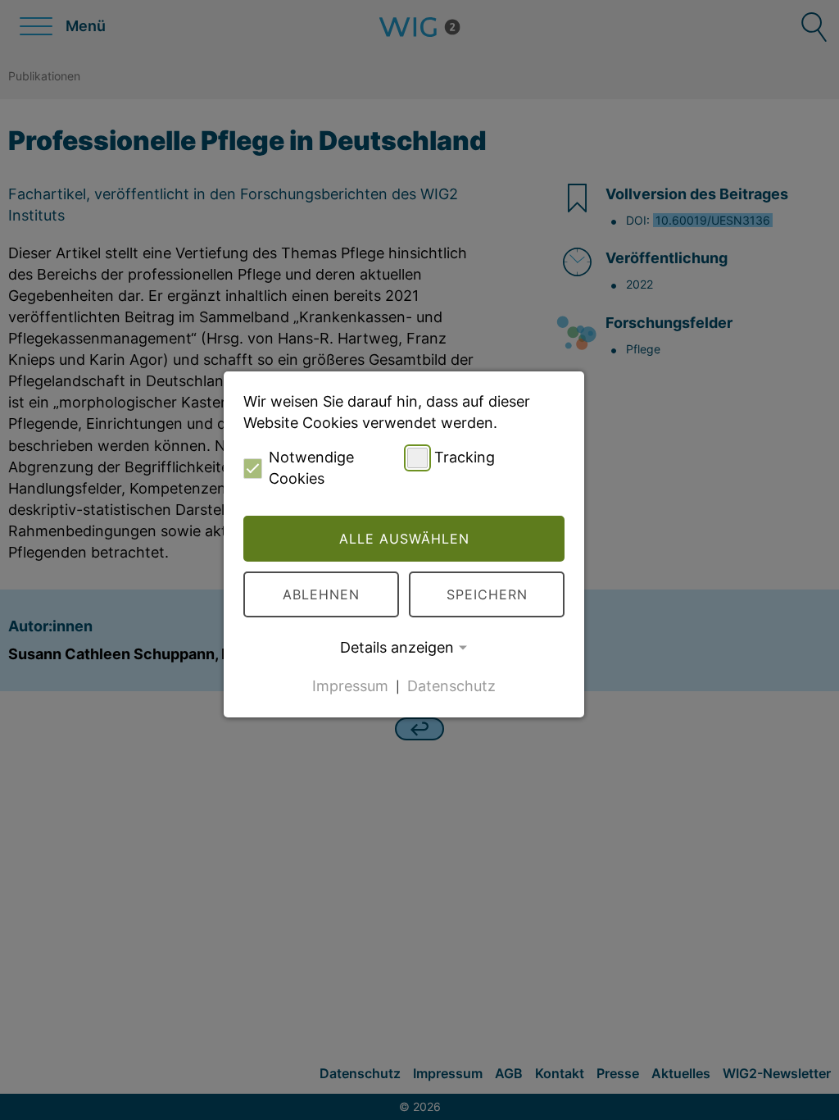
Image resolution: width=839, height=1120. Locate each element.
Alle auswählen (404, 538)
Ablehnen (321, 594)
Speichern (487, 594)
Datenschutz (451, 685)
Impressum (350, 685)
